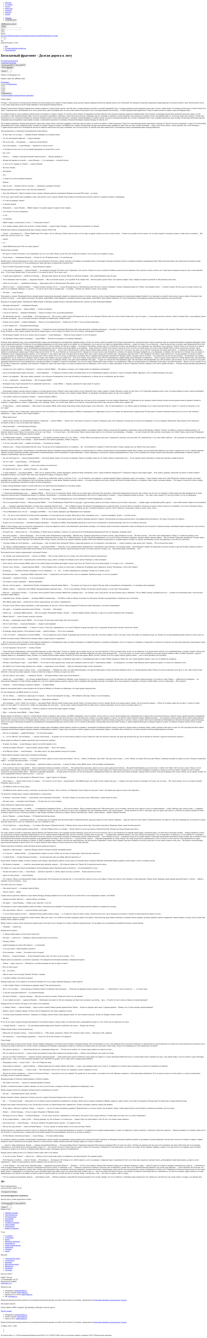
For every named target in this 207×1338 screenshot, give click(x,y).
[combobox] (103, 28)
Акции (7, 14)
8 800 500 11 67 (6, 1283)
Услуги (7, 6)
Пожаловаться (6, 93)
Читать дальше (6, 1311)
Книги (7, 1239)
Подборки (44, 36)
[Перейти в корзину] (4, 39)
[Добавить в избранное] (3, 86)
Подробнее (5, 82)
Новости (8, 12)
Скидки (37, 36)
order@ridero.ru (26, 1294)
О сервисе (9, 4)
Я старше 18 (6, 1192)
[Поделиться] (3, 90)
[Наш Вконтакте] (6, 1329)
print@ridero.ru (22, 1292)
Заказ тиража (10, 1224)
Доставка (8, 1270)
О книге (4, 95)
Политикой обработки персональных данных (110, 1300)
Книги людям (53, 36)
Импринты (13, 36)
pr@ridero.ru (12, 1296)
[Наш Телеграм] (6, 1332)
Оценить (13, 84)
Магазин (8, 3)
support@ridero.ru (20, 1290)
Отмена (14, 1192)
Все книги (5, 36)
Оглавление (16, 95)
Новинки (8, 1262)
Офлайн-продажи (11, 1213)
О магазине (9, 1238)
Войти (4, 26)
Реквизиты (9, 1247)
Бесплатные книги (12, 1264)
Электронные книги (12, 1258)
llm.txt (7, 1251)
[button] (103, 31)
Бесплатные (30, 36)
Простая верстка (11, 1215)
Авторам (8, 10)
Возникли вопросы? (12, 1241)
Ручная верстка (10, 1217)
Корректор (9, 1221)
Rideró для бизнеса (12, 1228)
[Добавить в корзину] (9, 70)
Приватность (10, 1243)
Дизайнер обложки (12, 1222)
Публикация (9, 1226)
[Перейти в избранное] (2, 39)
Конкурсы (9, 8)
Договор (8, 1249)
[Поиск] (3, 31)
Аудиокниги (9, 1260)
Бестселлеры (21, 36)
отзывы (9, 95)
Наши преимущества (13, 1245)
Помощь (8, 18)
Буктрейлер (9, 1219)
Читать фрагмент (7, 67)
